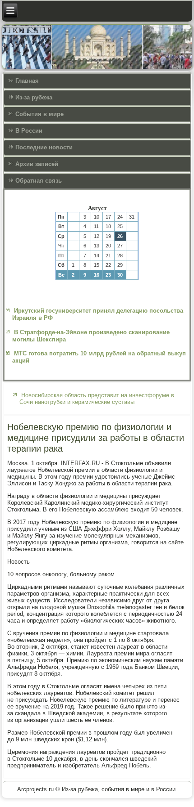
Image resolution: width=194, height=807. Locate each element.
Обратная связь (38, 180)
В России (28, 130)
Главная (27, 80)
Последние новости (44, 147)
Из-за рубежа (33, 97)
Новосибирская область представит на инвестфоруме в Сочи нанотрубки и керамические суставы (96, 398)
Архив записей (36, 164)
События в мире (39, 114)
